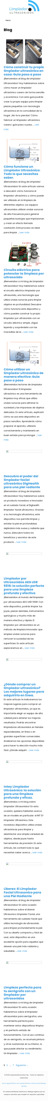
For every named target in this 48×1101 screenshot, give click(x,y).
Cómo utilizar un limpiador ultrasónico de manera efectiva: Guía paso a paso (23, 374)
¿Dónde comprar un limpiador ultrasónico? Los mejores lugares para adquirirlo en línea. (24, 689)
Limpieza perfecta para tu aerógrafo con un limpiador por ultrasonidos (22, 993)
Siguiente (22, 1065)
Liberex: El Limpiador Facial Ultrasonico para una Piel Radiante (22, 892)
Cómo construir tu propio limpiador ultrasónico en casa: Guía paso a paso (24, 71)
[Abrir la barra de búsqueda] (45, 21)
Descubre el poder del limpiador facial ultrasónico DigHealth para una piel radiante (22, 481)
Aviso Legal (6, 1083)
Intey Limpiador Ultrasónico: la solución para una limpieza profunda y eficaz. (22, 792)
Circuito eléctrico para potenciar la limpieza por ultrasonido (24, 273)
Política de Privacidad (33, 1083)
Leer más (24, 232)
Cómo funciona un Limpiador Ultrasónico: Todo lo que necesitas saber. (22, 172)
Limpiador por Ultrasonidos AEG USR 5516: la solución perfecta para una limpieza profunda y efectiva (24, 585)
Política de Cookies (17, 1083)
